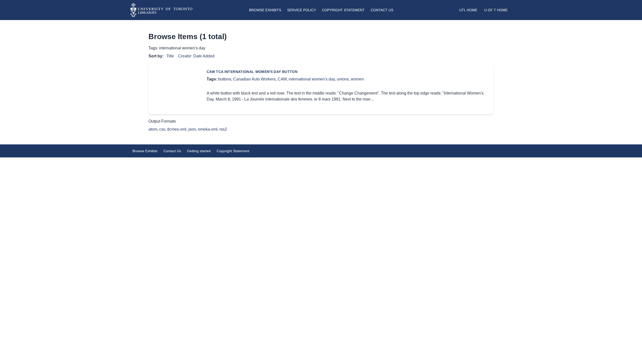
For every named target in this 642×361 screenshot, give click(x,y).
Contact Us (382, 10)
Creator (184, 56)
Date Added (203, 56)
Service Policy (301, 10)
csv (162, 129)
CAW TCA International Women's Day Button (252, 72)
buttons (224, 79)
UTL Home (468, 10)
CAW (282, 79)
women (357, 79)
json (192, 129)
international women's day (312, 79)
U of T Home (496, 10)
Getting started (199, 151)
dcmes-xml (176, 129)
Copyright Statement (343, 10)
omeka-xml (207, 129)
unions (343, 79)
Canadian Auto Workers (254, 79)
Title (170, 56)
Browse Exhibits (265, 10)
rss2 (223, 129)
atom (152, 129)
